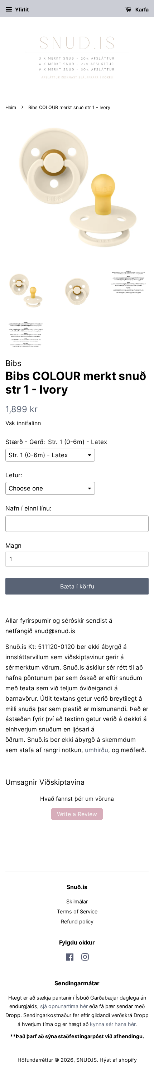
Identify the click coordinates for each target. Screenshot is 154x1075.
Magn (13, 545)
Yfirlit (21, 9)
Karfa (141, 9)
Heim (10, 107)
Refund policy (77, 921)
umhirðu (96, 750)
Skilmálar (77, 901)
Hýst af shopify (118, 1060)
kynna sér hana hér (112, 1024)
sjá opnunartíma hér (64, 1006)
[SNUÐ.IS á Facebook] (70, 958)
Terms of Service (77, 911)
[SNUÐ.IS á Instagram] (85, 958)
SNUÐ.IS (86, 1060)
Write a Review (77, 814)
